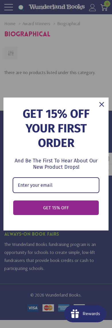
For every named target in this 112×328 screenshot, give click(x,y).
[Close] (102, 104)
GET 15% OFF (56, 207)
